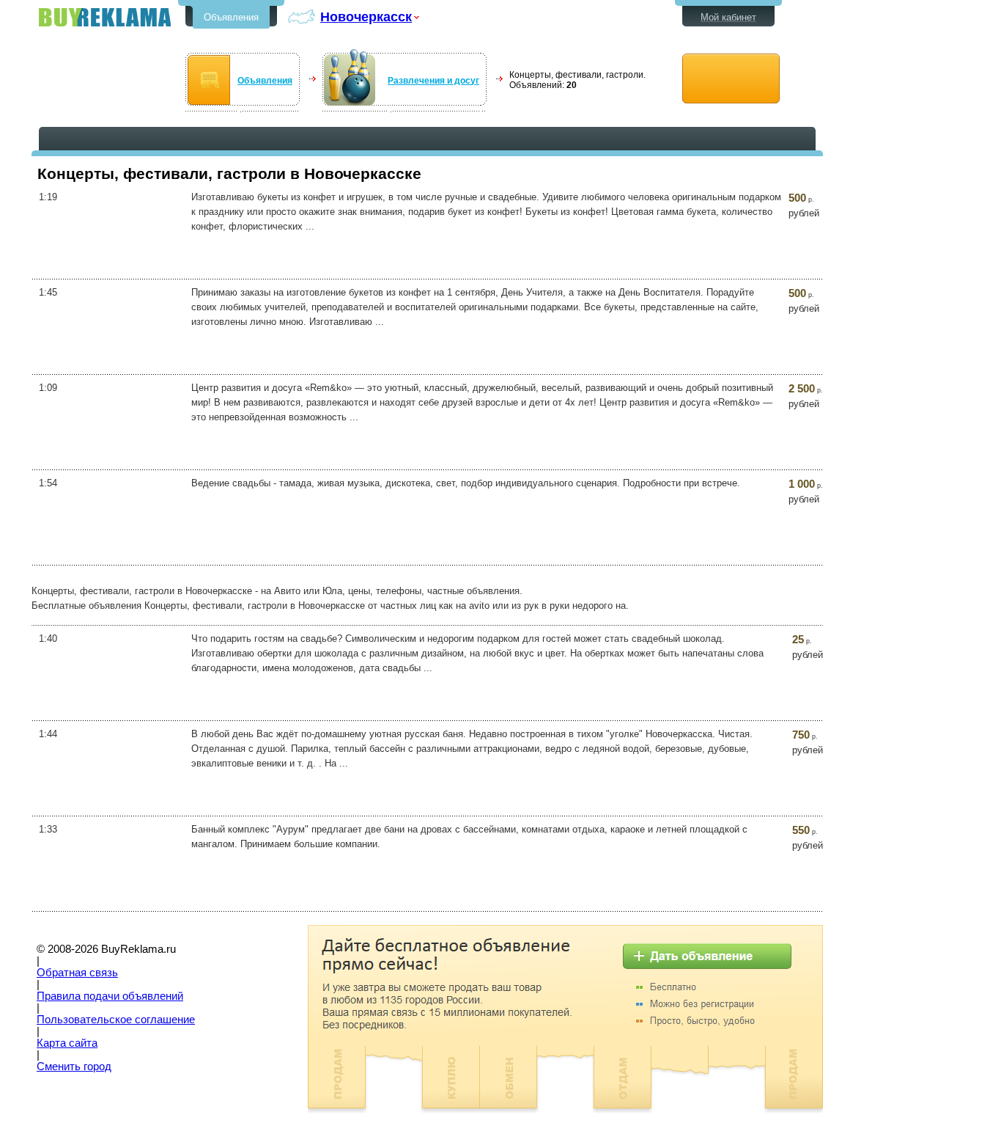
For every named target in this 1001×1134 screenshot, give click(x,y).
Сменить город (74, 1066)
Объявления (231, 17)
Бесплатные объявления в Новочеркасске (105, 17)
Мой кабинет (728, 17)
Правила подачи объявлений (110, 996)
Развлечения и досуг (433, 81)
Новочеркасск (366, 16)
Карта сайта (67, 1043)
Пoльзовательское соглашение (116, 1019)
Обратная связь (77, 972)
